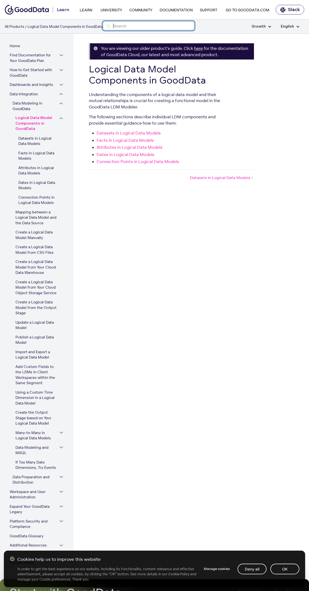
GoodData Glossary (26, 536)
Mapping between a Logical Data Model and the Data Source (35, 217)
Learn (86, 9)
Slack (294, 9)
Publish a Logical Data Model (34, 340)
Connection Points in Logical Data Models (36, 200)
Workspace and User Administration (28, 494)
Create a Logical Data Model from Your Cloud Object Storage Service (35, 287)
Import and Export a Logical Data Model (32, 355)
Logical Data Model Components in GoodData (33, 123)
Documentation (176, 9)
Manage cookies (217, 569)
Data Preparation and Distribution (31, 480)
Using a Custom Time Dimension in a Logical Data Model (35, 397)
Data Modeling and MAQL (32, 450)
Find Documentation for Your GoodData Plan (30, 58)
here (198, 48)
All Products (14, 26)
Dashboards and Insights (31, 84)
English (287, 26)
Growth (259, 26)
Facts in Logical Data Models (36, 156)
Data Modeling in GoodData (27, 106)
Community (140, 9)
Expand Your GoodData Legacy (29, 509)
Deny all (252, 569)
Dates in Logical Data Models (36, 185)
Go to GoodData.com (247, 9)
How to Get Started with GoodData (31, 73)
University (111, 9)
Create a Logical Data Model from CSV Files (34, 250)
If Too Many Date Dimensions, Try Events (35, 465)
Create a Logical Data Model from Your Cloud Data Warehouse (35, 267)
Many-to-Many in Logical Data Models (33, 435)
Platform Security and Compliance (29, 524)
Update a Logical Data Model (34, 325)
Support (208, 9)
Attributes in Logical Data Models (36, 170)
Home (15, 46)
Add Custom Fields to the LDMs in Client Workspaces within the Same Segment (35, 374)
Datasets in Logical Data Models (34, 141)
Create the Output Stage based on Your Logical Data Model (33, 418)
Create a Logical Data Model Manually (34, 235)
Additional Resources (28, 545)
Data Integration (24, 94)
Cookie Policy (178, 574)
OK (285, 569)
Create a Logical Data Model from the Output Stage (35, 307)
